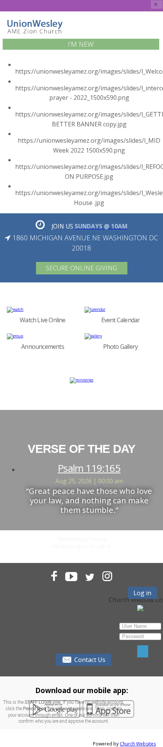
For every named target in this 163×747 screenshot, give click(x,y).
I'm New (81, 44)
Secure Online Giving (81, 267)
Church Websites (138, 744)
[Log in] (142, 651)
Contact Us (89, 660)
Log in (142, 593)
